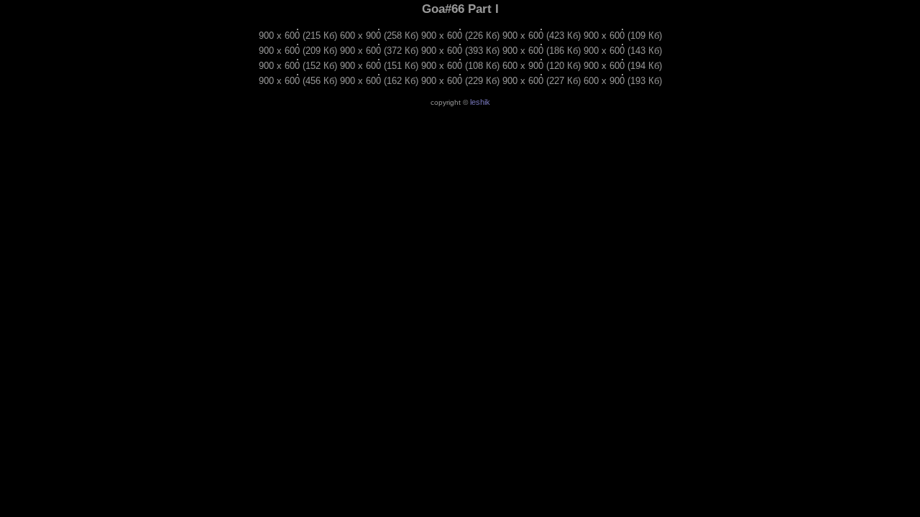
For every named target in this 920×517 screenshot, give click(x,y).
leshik (480, 102)
